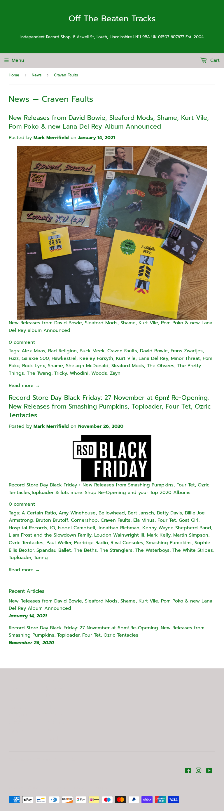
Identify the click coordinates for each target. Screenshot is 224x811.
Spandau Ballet (53, 550)
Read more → (24, 385)
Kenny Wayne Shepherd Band (176, 527)
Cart (214, 60)
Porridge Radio (91, 542)
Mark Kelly (158, 535)
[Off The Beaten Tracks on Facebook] (188, 771)
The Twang (39, 373)
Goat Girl (188, 520)
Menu (18, 60)
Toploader (20, 557)
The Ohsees (160, 365)
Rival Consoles (127, 542)
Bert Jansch (141, 512)
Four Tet (167, 520)
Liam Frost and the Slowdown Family (50, 535)
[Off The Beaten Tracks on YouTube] (209, 771)
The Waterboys (152, 550)
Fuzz (14, 358)
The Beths (85, 550)
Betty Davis (169, 512)
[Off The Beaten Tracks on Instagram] (199, 771)
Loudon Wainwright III (119, 535)
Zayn (115, 373)
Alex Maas (33, 350)
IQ (52, 527)
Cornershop (84, 520)
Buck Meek (92, 350)
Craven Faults (122, 350)
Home (14, 75)
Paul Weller (58, 542)
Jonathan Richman (118, 527)
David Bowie (154, 350)
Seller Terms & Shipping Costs (19, 711)
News (36, 75)
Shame (55, 365)
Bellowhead (112, 512)
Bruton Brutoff (52, 520)
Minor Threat (185, 358)
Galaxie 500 (35, 358)
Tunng (41, 557)
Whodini (79, 373)
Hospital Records (28, 527)
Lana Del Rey (153, 358)
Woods (99, 373)
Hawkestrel (64, 358)
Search (16, 731)
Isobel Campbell (76, 527)
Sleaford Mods (127, 365)
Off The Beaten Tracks (112, 18)
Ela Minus (144, 520)
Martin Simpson (190, 535)
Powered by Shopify (90, 788)
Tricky (60, 373)
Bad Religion (62, 350)
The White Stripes (192, 550)
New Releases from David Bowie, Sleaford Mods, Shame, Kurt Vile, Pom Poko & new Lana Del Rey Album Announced (109, 122)
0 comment (22, 342)
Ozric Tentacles (26, 542)
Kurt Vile (126, 358)
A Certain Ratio (39, 512)
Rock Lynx (33, 365)
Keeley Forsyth (96, 358)
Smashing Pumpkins (169, 542)
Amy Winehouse (77, 512)
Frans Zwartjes (187, 350)
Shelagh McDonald (87, 365)
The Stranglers (116, 550)
